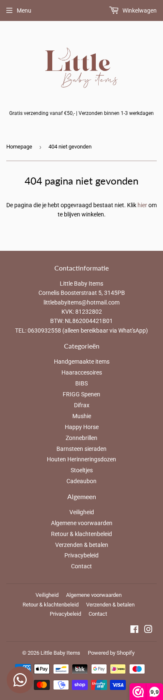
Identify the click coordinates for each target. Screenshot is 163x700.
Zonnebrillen (81, 438)
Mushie (81, 416)
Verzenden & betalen (81, 544)
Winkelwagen (139, 10)
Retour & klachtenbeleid (81, 534)
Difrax (81, 405)
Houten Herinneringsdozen (81, 459)
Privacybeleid (81, 555)
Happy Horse (82, 427)
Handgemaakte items (82, 361)
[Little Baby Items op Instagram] (148, 630)
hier (142, 205)
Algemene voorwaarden (81, 523)
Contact (81, 566)
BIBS (81, 383)
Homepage (19, 146)
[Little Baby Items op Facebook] (134, 630)
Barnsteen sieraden (81, 448)
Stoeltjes (82, 470)
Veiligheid (81, 512)
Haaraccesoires (81, 372)
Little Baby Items (60, 653)
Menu (24, 10)
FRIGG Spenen (81, 394)
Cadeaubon (81, 481)
